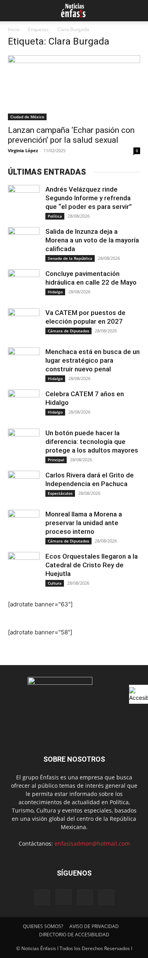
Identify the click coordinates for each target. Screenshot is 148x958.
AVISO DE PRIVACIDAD (94, 926)
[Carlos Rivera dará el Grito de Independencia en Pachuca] (23, 486)
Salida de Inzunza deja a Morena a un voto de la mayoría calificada (92, 240)
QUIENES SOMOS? (43, 926)
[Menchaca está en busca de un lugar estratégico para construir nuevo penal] (23, 363)
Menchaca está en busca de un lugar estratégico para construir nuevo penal (92, 360)
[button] (12, 10)
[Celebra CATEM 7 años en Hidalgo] (23, 405)
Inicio (13, 29)
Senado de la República (70, 258)
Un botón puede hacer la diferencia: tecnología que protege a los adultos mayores (91, 441)
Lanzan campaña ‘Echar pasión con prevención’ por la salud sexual (71, 135)
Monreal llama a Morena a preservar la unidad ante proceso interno (83, 522)
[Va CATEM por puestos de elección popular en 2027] (23, 324)
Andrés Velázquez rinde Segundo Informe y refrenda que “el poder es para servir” (88, 198)
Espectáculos (60, 493)
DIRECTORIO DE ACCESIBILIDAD (74, 934)
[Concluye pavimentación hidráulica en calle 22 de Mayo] (23, 285)
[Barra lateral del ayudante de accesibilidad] (138, 694)
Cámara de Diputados (68, 331)
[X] (85, 897)
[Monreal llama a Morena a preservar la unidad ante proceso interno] (23, 525)
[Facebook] (42, 897)
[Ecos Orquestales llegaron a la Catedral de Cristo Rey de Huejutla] (23, 567)
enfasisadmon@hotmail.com (92, 843)
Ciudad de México (27, 116)
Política (55, 216)
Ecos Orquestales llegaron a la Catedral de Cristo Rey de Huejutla (91, 565)
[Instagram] (63, 897)
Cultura (55, 583)
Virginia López (23, 150)
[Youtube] (106, 897)
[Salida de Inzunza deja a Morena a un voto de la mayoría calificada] (23, 243)
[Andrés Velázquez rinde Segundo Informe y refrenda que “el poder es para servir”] (23, 200)
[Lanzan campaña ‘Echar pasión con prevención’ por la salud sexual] (74, 87)
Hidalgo (55, 291)
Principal (56, 459)
